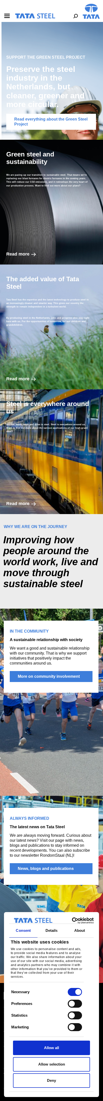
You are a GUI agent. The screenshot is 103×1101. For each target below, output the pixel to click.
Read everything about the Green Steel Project (51, 121)
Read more (18, 254)
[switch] (75, 1004)
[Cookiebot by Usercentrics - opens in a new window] (72, 920)
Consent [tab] (23, 930)
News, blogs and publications (46, 868)
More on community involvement (49, 676)
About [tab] (79, 930)
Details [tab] (52, 930)
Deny (51, 1080)
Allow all (51, 1048)
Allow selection (51, 1064)
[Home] (35, 16)
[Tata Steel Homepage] (91, 11)
